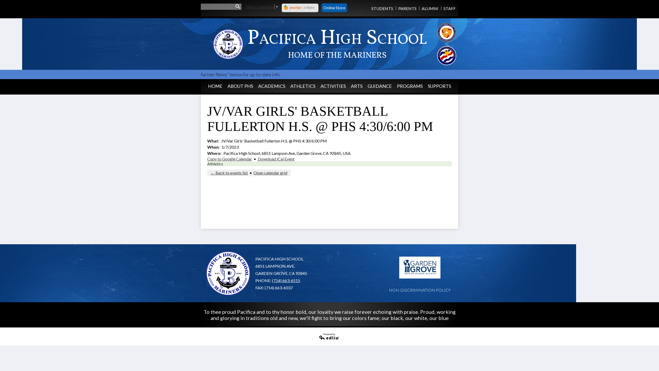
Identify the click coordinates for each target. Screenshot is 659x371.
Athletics (215, 163)
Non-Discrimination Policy (419, 290)
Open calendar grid (270, 172)
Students (382, 8)
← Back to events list (229, 172)
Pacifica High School (337, 42)
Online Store (334, 7)
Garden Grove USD (419, 267)
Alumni (430, 8)
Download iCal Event (276, 158)
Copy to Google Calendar (229, 158)
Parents (407, 8)
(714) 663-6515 (286, 280)
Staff (450, 8)
